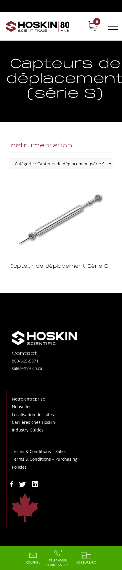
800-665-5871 (25, 361)
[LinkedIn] (35, 484)
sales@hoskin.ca (27, 368)
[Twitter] (22, 484)
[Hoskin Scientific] (38, 26)
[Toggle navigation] (112, 26)
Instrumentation (40, 146)
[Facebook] (11, 484)
